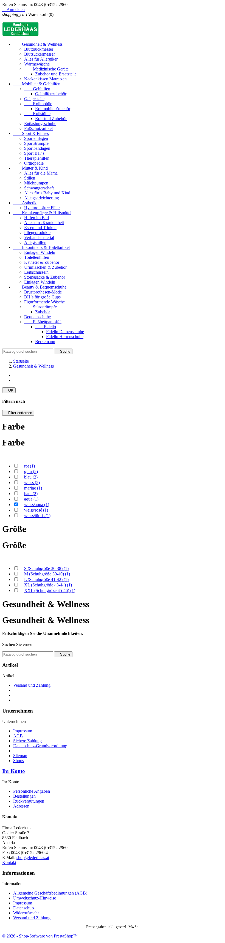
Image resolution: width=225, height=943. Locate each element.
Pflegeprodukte (37, 232)
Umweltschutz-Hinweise (34, 898)
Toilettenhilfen (36, 257)
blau (31, 477)
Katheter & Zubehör (41, 262)
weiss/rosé (36, 510)
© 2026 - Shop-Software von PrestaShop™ (40, 936)
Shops (18, 760)
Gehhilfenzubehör (50, 93)
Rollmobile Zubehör (52, 108)
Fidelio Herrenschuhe (64, 336)
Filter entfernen (18, 413)
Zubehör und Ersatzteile (56, 74)
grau (31, 471)
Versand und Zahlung (31, 685)
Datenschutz (24, 908)
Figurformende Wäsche (44, 302)
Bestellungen (24, 796)
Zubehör (42, 311)
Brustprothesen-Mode (43, 292)
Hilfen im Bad (36, 217)
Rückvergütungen (28, 801)
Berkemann (45, 341)
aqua (31, 499)
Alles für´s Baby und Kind (47, 193)
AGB (18, 735)
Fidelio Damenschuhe (65, 331)
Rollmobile (38, 103)
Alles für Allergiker (41, 59)
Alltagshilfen (35, 242)
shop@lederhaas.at (32, 857)
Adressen (21, 806)
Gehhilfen (37, 88)
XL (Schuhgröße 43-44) (48, 585)
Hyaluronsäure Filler (42, 207)
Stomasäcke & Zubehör (44, 277)
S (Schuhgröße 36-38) (46, 568)
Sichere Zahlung (27, 740)
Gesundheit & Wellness (38, 44)
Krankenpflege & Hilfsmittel (42, 212)
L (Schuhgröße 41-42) (46, 579)
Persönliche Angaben (31, 791)
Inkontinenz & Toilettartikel (41, 247)
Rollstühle (37, 113)
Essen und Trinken (40, 227)
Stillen (29, 178)
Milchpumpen (36, 183)
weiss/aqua (36, 504)
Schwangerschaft (39, 188)
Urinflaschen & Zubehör (45, 267)
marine (33, 488)
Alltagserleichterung (41, 197)
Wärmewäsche (37, 64)
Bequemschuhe (37, 316)
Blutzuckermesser (39, 54)
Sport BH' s (34, 153)
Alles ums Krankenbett (44, 222)
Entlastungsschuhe (40, 123)
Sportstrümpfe (36, 143)
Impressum (22, 731)
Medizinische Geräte (46, 69)
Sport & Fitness (31, 133)
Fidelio (45, 326)
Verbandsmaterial (39, 237)
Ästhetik (24, 202)
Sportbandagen (37, 148)
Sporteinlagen (36, 138)
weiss (32, 482)
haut (31, 493)
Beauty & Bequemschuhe (39, 287)
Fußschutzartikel (38, 128)
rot (29, 466)
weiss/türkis (37, 515)
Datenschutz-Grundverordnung (40, 745)
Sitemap (20, 755)
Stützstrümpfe (40, 307)
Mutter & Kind (30, 168)
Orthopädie (34, 163)
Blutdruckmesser (38, 49)
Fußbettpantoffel (42, 321)
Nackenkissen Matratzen (45, 79)
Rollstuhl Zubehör (51, 118)
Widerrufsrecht (26, 913)
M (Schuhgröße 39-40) (47, 574)
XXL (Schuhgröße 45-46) (49, 590)
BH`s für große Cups (42, 297)
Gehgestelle (34, 98)
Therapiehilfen (36, 158)
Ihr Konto (13, 771)
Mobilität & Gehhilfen (36, 83)
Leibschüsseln (36, 272)
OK (8, 390)
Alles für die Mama (41, 173)
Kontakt (9, 862)
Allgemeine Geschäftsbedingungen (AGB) (50, 893)
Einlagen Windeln (39, 252)
